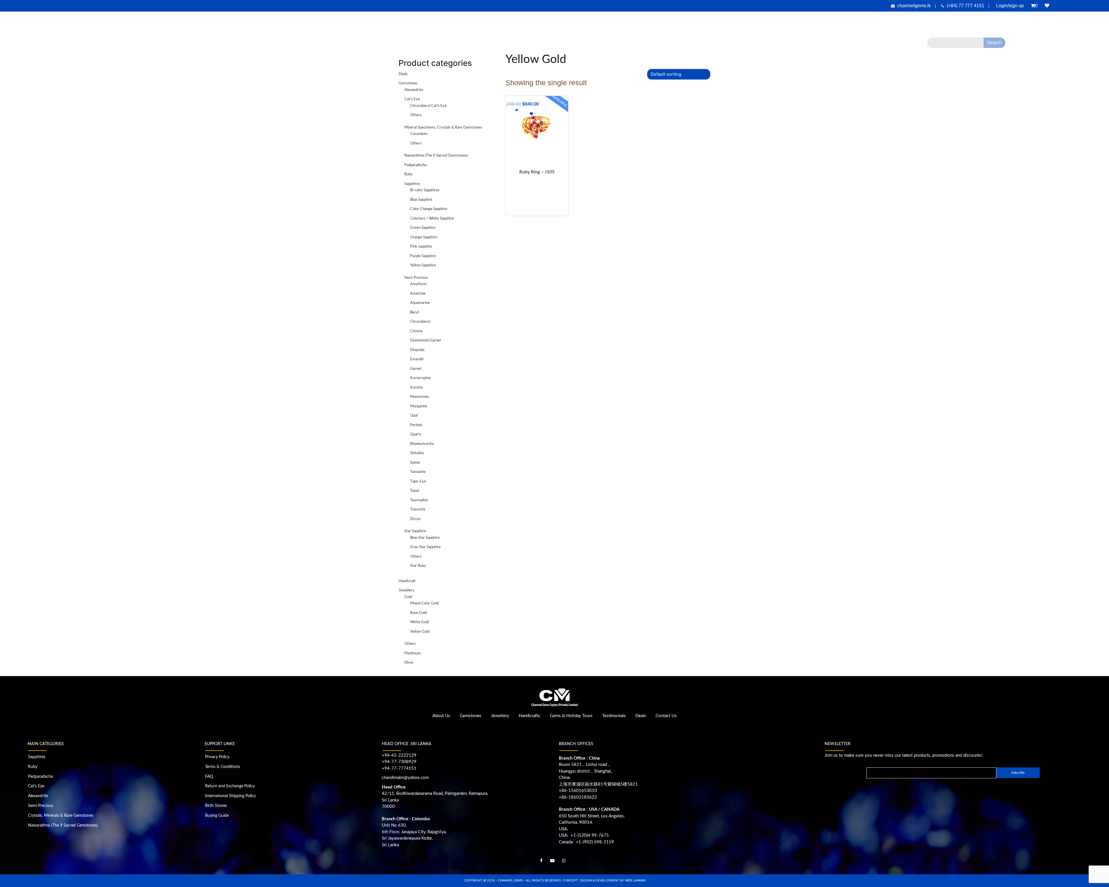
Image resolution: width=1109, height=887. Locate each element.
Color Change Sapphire (428, 209)
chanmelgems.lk (914, 5)
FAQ (209, 777)
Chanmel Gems (511, 880)
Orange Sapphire (423, 237)
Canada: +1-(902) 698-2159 (586, 842)
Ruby (408, 174)
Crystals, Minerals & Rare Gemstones (60, 816)
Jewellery (515, 44)
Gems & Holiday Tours (583, 44)
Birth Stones (216, 806)
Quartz (415, 434)
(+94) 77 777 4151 (966, 5)
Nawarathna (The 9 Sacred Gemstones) (436, 155)
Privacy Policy (217, 757)
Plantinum (412, 653)
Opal (414, 415)
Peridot (416, 425)
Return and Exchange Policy (230, 786)
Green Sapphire (423, 228)
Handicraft (407, 581)
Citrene (416, 331)
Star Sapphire (415, 531)
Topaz (414, 491)
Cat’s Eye (36, 786)
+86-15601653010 (578, 790)
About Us (454, 44)
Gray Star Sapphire (425, 547)
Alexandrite (413, 90)
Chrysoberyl (420, 322)
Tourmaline (419, 500)
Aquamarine (420, 303)
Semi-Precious (416, 278)
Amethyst (418, 284)
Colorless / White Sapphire (432, 218)
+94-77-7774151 (399, 768)
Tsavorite (417, 509)
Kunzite (416, 387)
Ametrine (418, 294)
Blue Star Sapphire (425, 538)
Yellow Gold (419, 632)
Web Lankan (635, 880)
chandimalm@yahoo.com (405, 777)
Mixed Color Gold (424, 603)
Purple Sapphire (423, 256)
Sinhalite (417, 453)
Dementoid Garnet (425, 340)
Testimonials (620, 44)
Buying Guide (217, 816)
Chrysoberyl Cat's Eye (428, 106)
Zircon (415, 519)
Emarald (416, 359)
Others (416, 115)
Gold (408, 597)
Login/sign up (1010, 5)
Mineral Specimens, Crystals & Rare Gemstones (443, 127)
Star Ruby (418, 566)
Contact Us (669, 44)
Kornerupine (420, 378)
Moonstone (419, 397)
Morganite (418, 406)
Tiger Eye (418, 481)
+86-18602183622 (578, 797)
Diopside (417, 350)
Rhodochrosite (422, 444)
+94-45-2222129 (399, 755)
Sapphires (412, 184)
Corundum (418, 134)
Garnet (416, 369)
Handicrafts (546, 44)
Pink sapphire (421, 246)
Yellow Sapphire (423, 265)
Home (435, 44)
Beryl (414, 312)
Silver (409, 663)
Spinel (415, 463)
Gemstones (485, 44)
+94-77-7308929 (399, 762)
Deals (648, 44)
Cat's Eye (412, 99)
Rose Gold (418, 613)
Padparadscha (415, 165)
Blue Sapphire (421, 200)
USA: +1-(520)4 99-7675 (584, 835)
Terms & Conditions (222, 767)
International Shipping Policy (230, 796)
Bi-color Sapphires (425, 190)
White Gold (419, 622)
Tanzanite (418, 472)
